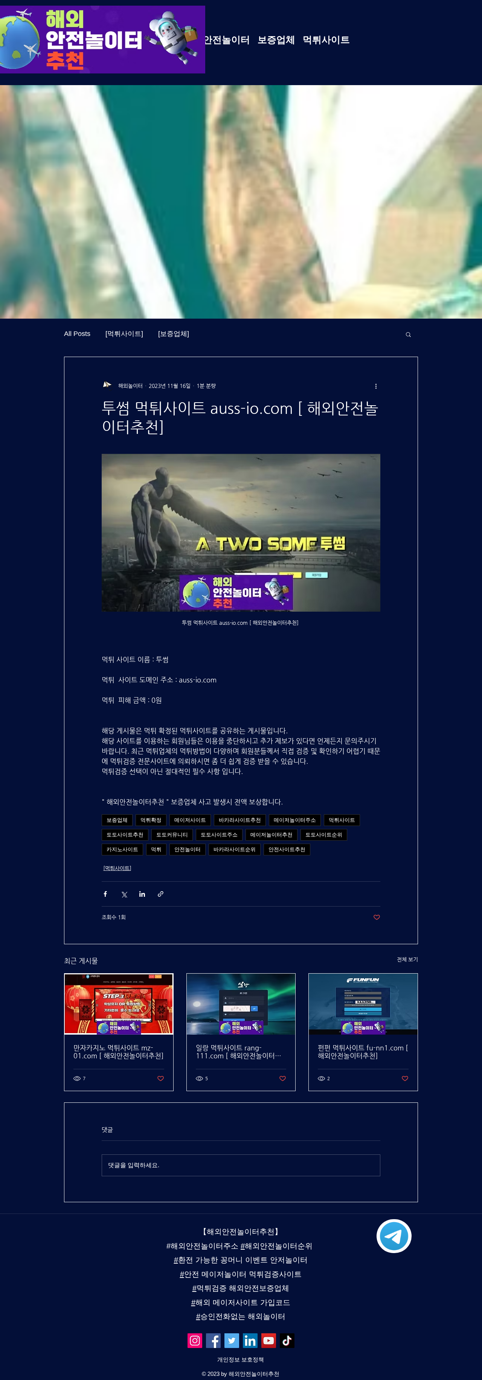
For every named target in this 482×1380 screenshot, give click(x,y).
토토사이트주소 (219, 835)
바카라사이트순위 (235, 849)
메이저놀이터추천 (271, 835)
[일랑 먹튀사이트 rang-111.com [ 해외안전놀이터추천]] (241, 1004)
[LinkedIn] (250, 1340)
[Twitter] (231, 1340)
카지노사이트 (122, 849)
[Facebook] (213, 1340)
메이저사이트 (190, 820)
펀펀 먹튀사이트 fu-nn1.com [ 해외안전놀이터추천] (363, 1051)
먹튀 (156, 849)
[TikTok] (287, 1340)
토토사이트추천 (125, 835)
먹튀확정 (151, 820)
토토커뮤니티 (172, 835)
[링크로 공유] (160, 894)
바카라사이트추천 (240, 820)
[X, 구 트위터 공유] (123, 894)
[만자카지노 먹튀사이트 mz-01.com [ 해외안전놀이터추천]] (118, 1004)
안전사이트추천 (286, 849)
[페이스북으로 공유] (105, 894)
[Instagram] (195, 1340)
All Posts (77, 333)
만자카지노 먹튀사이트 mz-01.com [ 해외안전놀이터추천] (118, 1051)
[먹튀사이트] (124, 333)
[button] (408, 334)
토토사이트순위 (323, 835)
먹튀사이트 (342, 820)
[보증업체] (173, 333)
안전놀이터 (187, 849)
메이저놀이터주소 (295, 820)
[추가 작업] (375, 385)
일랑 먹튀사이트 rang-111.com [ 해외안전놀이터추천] (238, 1051)
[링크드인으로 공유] (142, 894)
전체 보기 (407, 959)
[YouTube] (268, 1340)
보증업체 (117, 820)
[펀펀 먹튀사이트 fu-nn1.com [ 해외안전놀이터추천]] (363, 1004)
